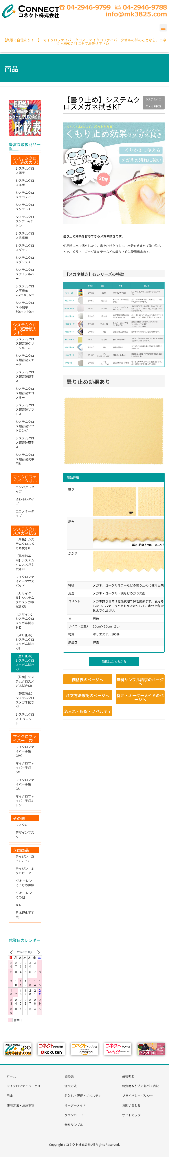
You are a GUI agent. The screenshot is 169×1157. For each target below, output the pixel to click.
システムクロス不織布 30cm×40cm (25, 307)
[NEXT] (37, 952)
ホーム (11, 1076)
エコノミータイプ (25, 513)
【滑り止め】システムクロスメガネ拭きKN (25, 641)
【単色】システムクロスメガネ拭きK (25, 543)
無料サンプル (73, 1124)
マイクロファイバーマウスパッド (25, 581)
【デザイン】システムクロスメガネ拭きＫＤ (25, 620)
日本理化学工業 (25, 914)
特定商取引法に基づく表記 (140, 1086)
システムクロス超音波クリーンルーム (25, 343)
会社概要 (128, 1076)
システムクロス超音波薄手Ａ (25, 376)
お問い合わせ (131, 1105)
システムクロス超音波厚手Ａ (25, 442)
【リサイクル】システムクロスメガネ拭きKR (25, 600)
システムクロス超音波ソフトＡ (25, 409)
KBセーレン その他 (25, 894)
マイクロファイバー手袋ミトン (25, 800)
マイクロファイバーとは (23, 1086)
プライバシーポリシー (137, 1095)
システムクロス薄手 (25, 170)
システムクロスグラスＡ (25, 259)
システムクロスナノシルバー (25, 274)
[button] (163, 27)
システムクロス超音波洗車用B (25, 459)
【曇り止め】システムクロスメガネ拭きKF (25, 662)
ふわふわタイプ (25, 501)
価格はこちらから (114, 661)
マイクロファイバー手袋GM (25, 767)
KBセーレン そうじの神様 (25, 882)
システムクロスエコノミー (25, 194)
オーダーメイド (75, 1105)
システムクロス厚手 (25, 182)
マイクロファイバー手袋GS (25, 784)
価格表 (69, 1076)
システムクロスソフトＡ (25, 206)
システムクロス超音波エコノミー (25, 393)
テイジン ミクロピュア (25, 870)
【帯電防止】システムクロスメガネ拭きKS (25, 700)
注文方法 (70, 1086)
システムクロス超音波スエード (25, 360)
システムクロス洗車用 (25, 235)
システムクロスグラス (25, 247)
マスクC (21, 824)
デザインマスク (25, 834)
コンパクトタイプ (25, 489)
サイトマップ (131, 1115)
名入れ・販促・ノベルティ (82, 1095)
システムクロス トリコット (25, 718)
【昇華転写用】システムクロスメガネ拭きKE (25, 562)
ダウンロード (73, 1115)
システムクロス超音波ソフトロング (25, 426)
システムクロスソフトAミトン (25, 221)
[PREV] (12, 952)
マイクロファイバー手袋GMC (25, 751)
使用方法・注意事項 (20, 1105)
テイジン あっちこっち (25, 858)
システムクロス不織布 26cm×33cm (25, 290)
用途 (10, 1095)
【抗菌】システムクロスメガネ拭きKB (25, 681)
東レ (19, 905)
